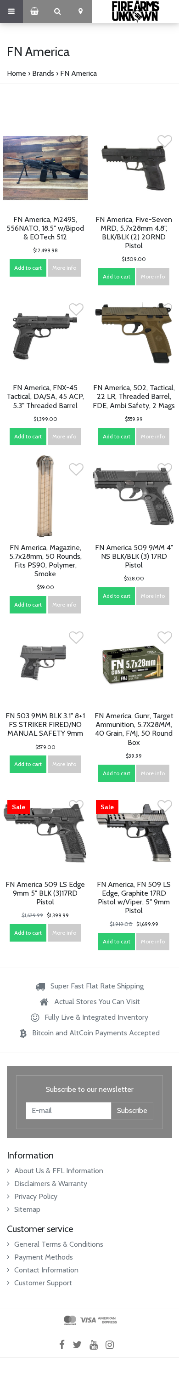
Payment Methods (43, 1257)
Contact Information (46, 1270)
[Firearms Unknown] (135, 11)
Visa (88, 1320)
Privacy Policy (35, 1196)
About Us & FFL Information (58, 1170)
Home (16, 73)
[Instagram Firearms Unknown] (113, 1344)
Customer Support (43, 1282)
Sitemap (27, 1209)
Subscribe (132, 1110)
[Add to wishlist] (76, 144)
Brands (43, 73)
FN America (78, 73)
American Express (107, 1320)
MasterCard (70, 1320)
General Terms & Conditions (58, 1244)
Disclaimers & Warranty (50, 1183)
